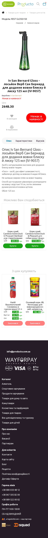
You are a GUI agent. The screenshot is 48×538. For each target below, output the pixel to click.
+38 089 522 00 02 (11, 499)
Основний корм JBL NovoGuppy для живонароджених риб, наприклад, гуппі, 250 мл (35, 306)
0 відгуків (19, 23)
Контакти (7, 454)
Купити (13, 246)
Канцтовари (8, 403)
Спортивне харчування (13, 388)
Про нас (6, 433)
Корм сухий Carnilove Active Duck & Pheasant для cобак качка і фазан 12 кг (35, 235)
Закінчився (13, 323)
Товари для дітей (11, 422)
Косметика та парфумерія (15, 408)
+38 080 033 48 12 (11, 490)
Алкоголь (6, 384)
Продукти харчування (13, 393)
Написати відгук (33, 23)
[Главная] (3, 13)
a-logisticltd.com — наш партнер (19, 519)
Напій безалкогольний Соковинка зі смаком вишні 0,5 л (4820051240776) (13, 306)
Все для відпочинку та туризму (18, 418)
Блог (4, 464)
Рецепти (6, 469)
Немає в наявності (36, 118)
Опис (9, 141)
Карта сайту (8, 459)
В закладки (12, 119)
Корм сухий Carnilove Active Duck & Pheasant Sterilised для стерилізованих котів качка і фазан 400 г (13, 237)
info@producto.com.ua (18, 351)
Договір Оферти (10, 479)
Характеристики (24, 141)
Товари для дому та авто (15, 398)
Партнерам (7, 443)
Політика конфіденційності (16, 474)
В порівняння (11, 130)
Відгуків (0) (40, 142)
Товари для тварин (11, 413)
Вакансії (6, 438)
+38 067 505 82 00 (11, 494)
